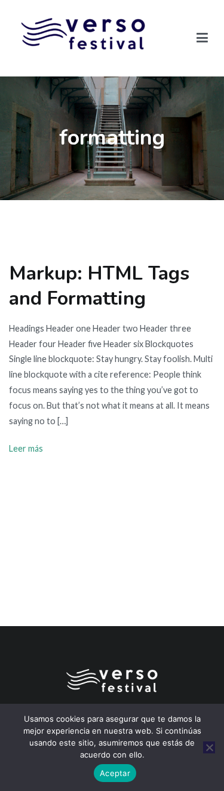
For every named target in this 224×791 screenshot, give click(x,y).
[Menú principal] (202, 38)
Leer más (26, 448)
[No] (209, 747)
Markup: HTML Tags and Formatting (99, 285)
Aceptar (115, 773)
